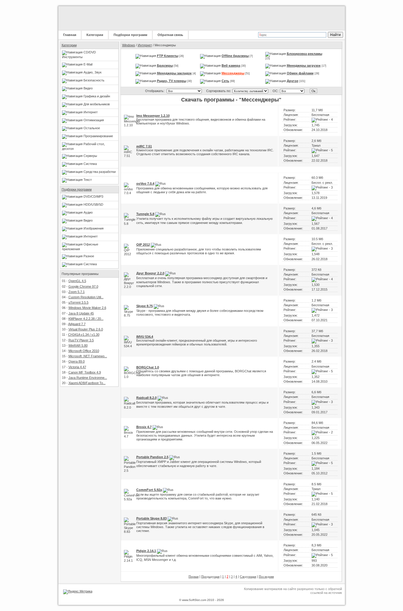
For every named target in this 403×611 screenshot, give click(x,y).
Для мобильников (96, 104)
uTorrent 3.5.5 (78, 302)
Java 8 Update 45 (81, 313)
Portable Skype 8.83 (151, 518)
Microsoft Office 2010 (83, 351)
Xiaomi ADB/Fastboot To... (87, 383)
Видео (88, 88)
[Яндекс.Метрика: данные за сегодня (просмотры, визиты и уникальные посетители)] (77, 591)
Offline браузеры (235, 56)
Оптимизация (93, 120)
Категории (94, 35)
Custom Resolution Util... (86, 297)
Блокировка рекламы (304, 53)
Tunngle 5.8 (145, 214)
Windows (128, 45)
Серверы (90, 156)
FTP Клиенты (167, 56)
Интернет (90, 112)
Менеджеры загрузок (304, 65)
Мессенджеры (233, 73)
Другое (292, 81)
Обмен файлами (300, 73)
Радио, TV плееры (171, 81)
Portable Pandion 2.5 (152, 457)
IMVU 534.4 (144, 336)
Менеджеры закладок (174, 73)
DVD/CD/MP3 (93, 196)
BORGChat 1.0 (147, 367)
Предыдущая (210, 576)
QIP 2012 (143, 244)
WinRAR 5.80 (78, 345)
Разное (88, 256)
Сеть (225, 81)
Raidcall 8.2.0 (146, 397)
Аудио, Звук (92, 72)
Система (90, 164)
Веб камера (231, 65)
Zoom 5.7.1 (76, 292)
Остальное (91, 128)
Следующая (248, 576)
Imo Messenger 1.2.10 (153, 115)
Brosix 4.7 (144, 427)
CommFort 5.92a (149, 490)
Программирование (98, 136)
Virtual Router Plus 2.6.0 (85, 329)
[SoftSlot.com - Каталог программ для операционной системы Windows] (95, 18)
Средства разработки (99, 171)
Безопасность (93, 80)
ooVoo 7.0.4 (145, 183)
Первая (194, 576)
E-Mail (87, 64)
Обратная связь (170, 35)
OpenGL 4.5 (77, 281)
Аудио (88, 212)
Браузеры (165, 65)
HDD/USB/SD (93, 204)
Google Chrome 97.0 (83, 286)
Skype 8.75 (144, 306)
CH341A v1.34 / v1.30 (83, 334)
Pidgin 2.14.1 (146, 551)
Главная (69, 35)
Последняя (266, 576)
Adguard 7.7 (77, 324)
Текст (87, 179)
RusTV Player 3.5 (81, 340)
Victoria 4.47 (77, 367)
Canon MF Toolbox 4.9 (84, 372)
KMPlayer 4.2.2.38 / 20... (86, 318)
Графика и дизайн (96, 96)
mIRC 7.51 (144, 146)
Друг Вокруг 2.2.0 (150, 273)
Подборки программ (130, 35)
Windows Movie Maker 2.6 (87, 307)
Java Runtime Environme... (87, 377)
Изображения (93, 228)
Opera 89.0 (76, 361)
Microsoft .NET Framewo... (87, 356)
